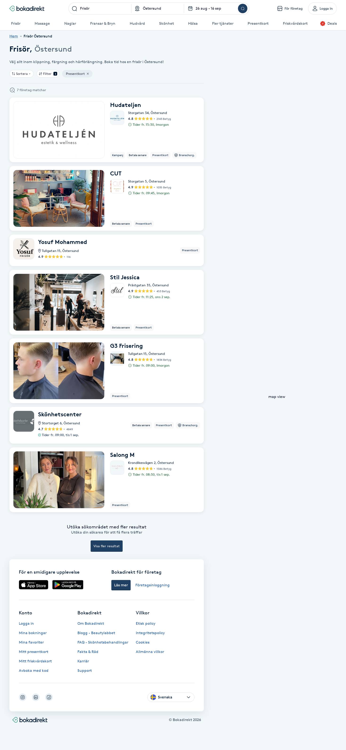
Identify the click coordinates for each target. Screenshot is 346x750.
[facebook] (49, 697)
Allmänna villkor (150, 651)
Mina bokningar (33, 633)
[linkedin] (36, 697)
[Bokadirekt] (26, 8)
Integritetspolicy (150, 633)
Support (84, 670)
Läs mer (121, 585)
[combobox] (100, 8)
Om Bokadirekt (90, 623)
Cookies (142, 642)
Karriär (83, 661)
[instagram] (22, 697)
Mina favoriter (31, 642)
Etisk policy (145, 623)
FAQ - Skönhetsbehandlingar (102, 642)
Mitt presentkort (33, 651)
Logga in (26, 623)
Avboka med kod (33, 670)
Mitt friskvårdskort (35, 661)
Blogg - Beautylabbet (96, 633)
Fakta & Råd (87, 651)
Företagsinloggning (152, 585)
